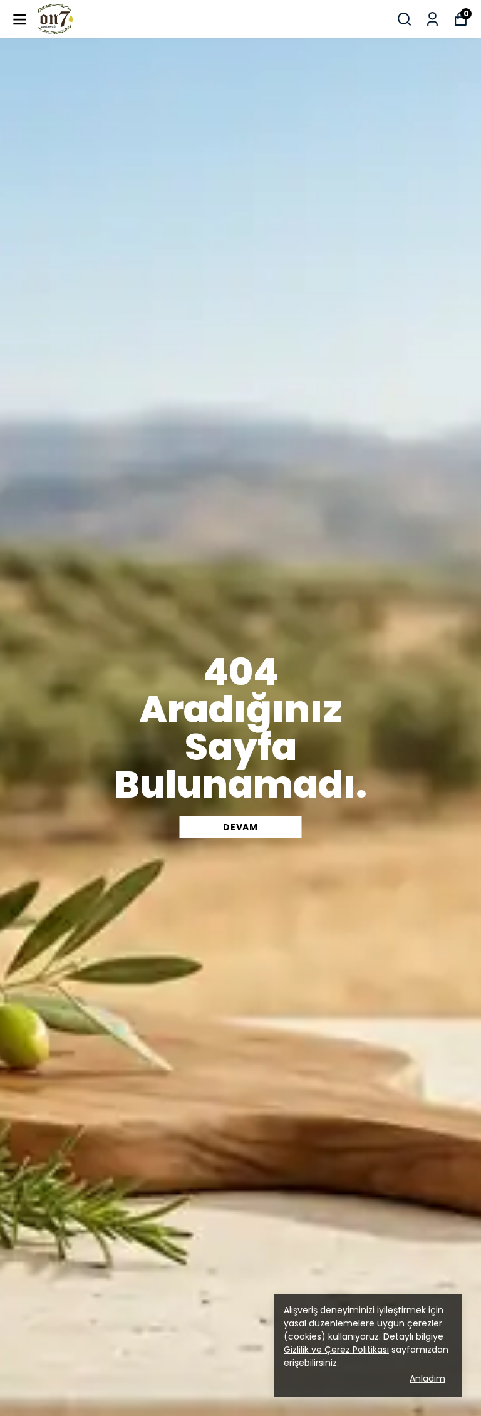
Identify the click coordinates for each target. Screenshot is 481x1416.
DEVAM (240, 827)
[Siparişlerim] (432, 19)
